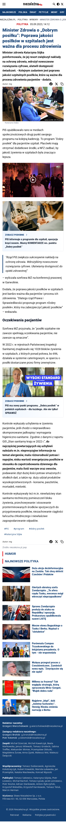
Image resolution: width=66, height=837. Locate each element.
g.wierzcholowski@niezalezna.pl (46, 726)
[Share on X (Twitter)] (56, 84)
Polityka (23, 19)
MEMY (54, 12)
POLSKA (23, 12)
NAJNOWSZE (9, 12)
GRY (62, 12)
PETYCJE (44, 12)
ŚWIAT (33, 12)
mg (10, 84)
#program (19, 528)
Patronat (14, 814)
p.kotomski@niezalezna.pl (31, 737)
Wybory (33, 19)
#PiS (6, 528)
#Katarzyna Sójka (13, 534)
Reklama (27, 814)
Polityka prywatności (45, 814)
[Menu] (4, 4)
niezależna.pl (8, 19)
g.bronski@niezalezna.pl (34, 734)
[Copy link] (62, 84)
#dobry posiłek (36, 528)
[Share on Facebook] (50, 84)
